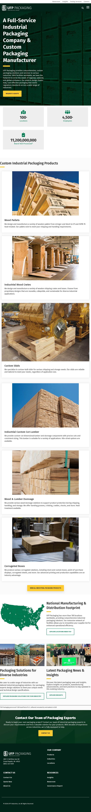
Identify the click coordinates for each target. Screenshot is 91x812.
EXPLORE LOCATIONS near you (60, 631)
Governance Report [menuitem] (54, 786)
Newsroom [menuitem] (56, 2)
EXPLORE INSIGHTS (56, 695)
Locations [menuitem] (51, 763)
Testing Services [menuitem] (76, 2)
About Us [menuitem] (6, 786)
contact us (45, 733)
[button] (87, 7)
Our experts (26, 80)
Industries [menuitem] (51, 759)
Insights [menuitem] (65, 2)
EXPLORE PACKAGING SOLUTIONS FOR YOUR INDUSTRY (22, 696)
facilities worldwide (24, 75)
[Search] (82, 8)
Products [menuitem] (50, 755)
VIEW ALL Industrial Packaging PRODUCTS (45, 588)
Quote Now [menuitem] (7, 782)
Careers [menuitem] (86, 2)
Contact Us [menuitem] (7, 777)
